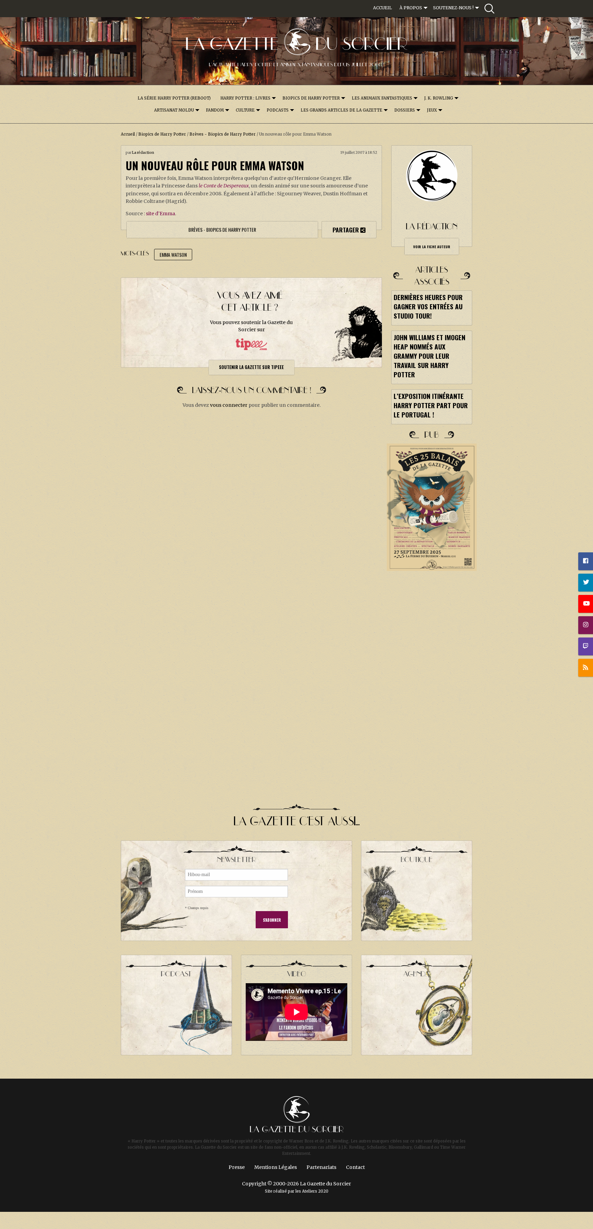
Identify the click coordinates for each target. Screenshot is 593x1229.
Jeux (432, 110)
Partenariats (321, 1167)
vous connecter (228, 405)
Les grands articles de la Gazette (341, 110)
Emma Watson (173, 254)
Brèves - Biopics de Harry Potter (222, 134)
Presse (237, 1167)
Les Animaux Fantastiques (382, 98)
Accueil (382, 7)
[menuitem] (382, 8)
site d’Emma (160, 213)
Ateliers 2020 (315, 1191)
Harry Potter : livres (245, 98)
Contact (355, 1167)
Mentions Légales (275, 1167)
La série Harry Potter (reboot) (174, 98)
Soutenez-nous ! (453, 7)
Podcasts (278, 110)
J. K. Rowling (438, 98)
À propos (410, 7)
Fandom (215, 110)
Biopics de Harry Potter (311, 98)
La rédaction (143, 152)
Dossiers (404, 110)
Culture (245, 110)
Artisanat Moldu (174, 110)
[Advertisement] (432, 700)
